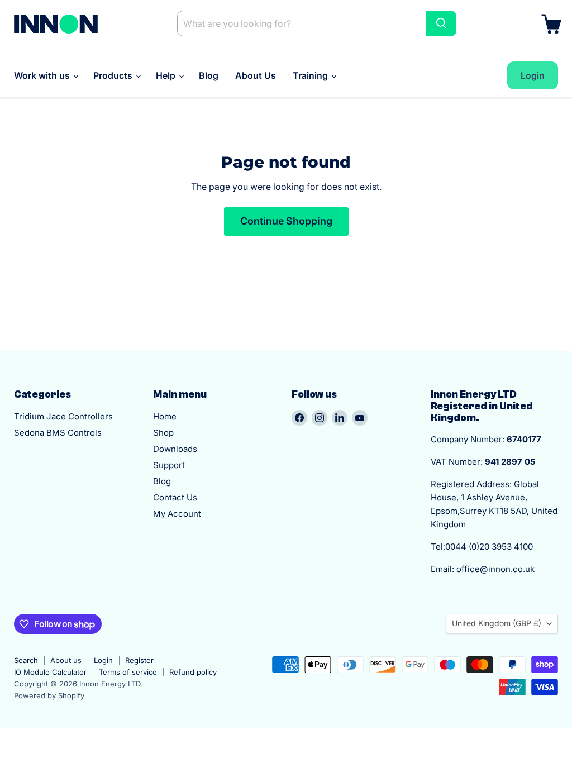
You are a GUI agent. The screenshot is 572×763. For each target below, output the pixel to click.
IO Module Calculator (50, 671)
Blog (208, 75)
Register (139, 660)
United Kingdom (496, 623)
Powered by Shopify (49, 695)
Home (165, 416)
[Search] (441, 23)
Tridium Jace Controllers (63, 416)
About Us (255, 75)
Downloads (175, 449)
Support (169, 465)
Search (26, 660)
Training (311, 75)
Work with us (43, 75)
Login (103, 660)
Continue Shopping (286, 221)
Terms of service (128, 671)
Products (114, 75)
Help (167, 75)
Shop (163, 432)
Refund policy (193, 671)
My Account (177, 513)
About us (66, 660)
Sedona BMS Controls (58, 432)
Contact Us (175, 497)
